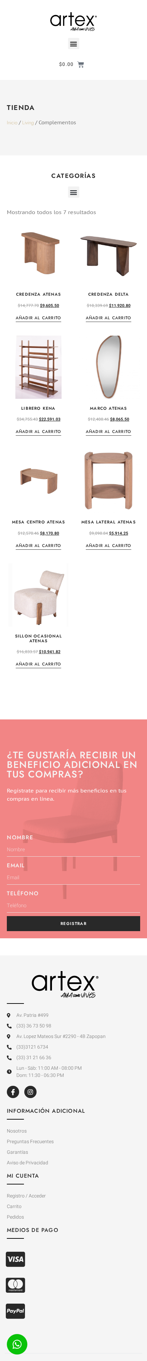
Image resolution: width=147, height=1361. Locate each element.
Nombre (20, 837)
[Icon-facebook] (13, 1092)
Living (28, 122)
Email (16, 865)
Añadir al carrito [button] (38, 318)
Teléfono (23, 893)
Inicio (12, 122)
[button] (73, 43)
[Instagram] (30, 1092)
